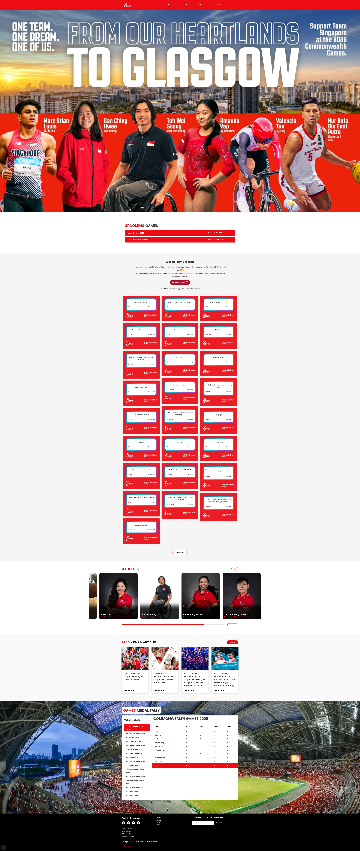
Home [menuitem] (159, 818)
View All (232, 625)
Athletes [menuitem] (159, 822)
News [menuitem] (158, 825)
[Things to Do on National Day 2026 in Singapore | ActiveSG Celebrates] (165, 658)
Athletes (202, 5)
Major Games (186, 5)
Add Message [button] (178, 282)
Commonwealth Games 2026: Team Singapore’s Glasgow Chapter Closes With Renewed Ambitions (194, 679)
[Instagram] (128, 822)
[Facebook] (123, 822)
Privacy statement (128, 846)
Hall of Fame (219, 5)
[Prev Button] (231, 569)
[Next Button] (236, 569)
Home (157, 5)
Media (234, 5)
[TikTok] (138, 822)
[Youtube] (133, 822)
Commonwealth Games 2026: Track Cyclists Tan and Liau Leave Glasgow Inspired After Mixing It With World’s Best (224, 681)
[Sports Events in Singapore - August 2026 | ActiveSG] (135, 658)
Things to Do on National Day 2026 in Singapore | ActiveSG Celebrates (164, 678)
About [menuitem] (159, 820)
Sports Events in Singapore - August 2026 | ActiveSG (133, 676)
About (169, 5)
